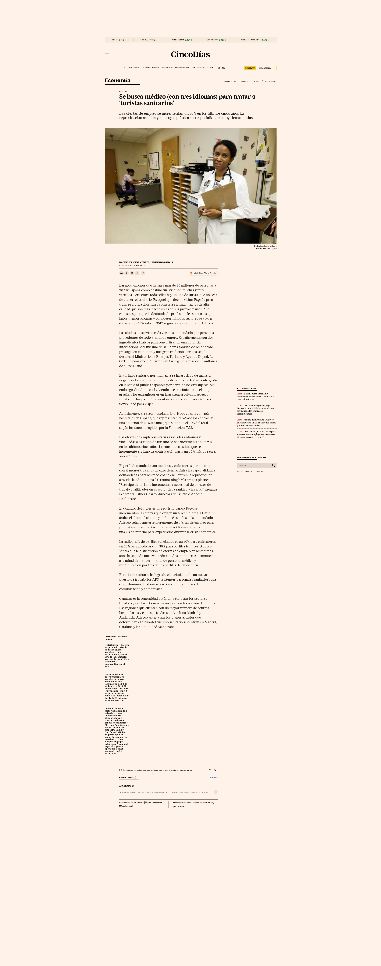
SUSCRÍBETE (250, 68)
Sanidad (194, 792)
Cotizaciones (167, 68)
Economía (156, 68)
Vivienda (227, 81)
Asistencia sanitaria (180, 792)
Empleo (236, 81)
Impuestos (245, 81)
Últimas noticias (198, 68)
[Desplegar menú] (107, 54)
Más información (126, 806)
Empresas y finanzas (131, 68)
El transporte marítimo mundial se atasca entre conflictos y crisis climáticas (255, 396)
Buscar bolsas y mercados (251, 457)
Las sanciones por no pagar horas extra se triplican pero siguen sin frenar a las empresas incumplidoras (255, 409)
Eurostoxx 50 (212, 40)
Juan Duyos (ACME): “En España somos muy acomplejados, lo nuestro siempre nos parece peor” (256, 434)
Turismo (204, 792)
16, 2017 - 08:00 (135, 265)
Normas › (214, 777)
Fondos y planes (182, 68)
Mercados (146, 68)
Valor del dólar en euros (250, 40)
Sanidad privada (144, 792)
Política (256, 81)
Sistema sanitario (161, 792)
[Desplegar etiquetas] (216, 792)
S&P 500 (144, 40)
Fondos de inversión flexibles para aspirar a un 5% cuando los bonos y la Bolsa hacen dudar (256, 422)
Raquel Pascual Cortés (134, 262)
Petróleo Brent (177, 40)
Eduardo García (162, 262)
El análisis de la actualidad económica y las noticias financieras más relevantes (157, 770)
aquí (182, 806)
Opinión (210, 68)
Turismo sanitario (127, 792)
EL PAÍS (220, 67)
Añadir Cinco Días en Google (205, 273)
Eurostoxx (249, 472)
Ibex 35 (115, 40)
